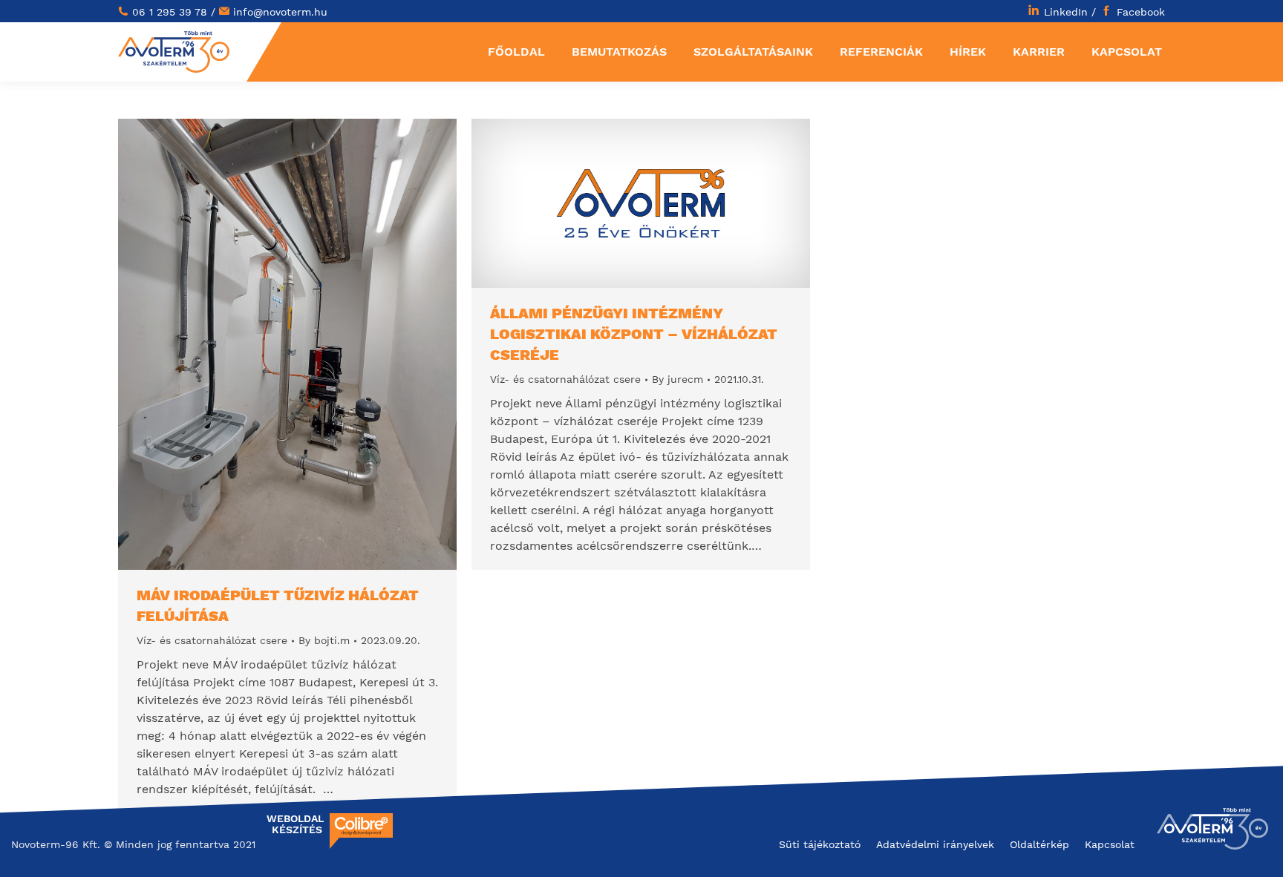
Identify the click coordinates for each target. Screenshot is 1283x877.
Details (307, 344)
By (324, 640)
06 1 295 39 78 (169, 12)
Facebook (1141, 12)
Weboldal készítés (294, 824)
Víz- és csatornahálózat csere (212, 640)
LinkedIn (1066, 12)
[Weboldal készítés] (361, 845)
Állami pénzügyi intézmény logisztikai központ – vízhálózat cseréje (633, 334)
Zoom (267, 344)
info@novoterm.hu (280, 12)
